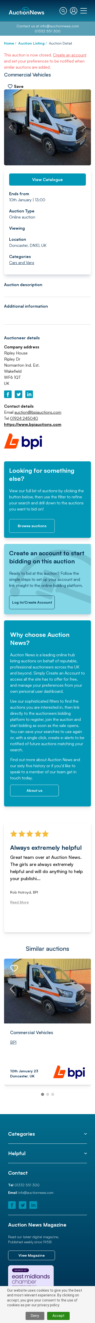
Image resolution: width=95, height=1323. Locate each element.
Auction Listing (31, 43)
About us (34, 790)
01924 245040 (24, 418)
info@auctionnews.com (59, 26)
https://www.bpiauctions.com (32, 424)
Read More (21, 910)
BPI (13, 1042)
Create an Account (63, 673)
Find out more (22, 759)
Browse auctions (32, 526)
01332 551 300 (48, 31)
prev (10, 127)
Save (19, 86)
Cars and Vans (21, 262)
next (84, 127)
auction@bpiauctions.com (37, 412)
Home (9, 43)
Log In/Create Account (32, 602)
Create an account (69, 54)
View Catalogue (47, 179)
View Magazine (31, 1255)
